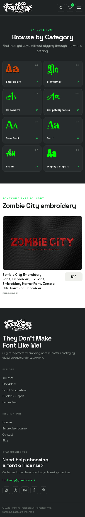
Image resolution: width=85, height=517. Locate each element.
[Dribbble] (15, 490)
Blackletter (9, 384)
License (7, 422)
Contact (7, 434)
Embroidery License (14, 428)
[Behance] (25, 490)
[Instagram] (6, 490)
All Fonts (7, 378)
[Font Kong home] (18, 8)
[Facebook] (34, 490)
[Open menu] (79, 8)
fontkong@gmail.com (19, 480)
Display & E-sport (13, 396)
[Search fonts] (61, 8)
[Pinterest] (43, 490)
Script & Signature (14, 390)
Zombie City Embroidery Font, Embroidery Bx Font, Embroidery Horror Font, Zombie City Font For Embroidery (28, 281)
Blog (5, 440)
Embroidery (9, 402)
